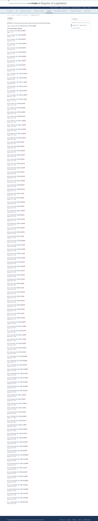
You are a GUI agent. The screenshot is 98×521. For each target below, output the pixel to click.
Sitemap (79, 519)
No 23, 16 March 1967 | (16, 125)
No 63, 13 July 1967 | (15, 296)
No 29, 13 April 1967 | (15, 150)
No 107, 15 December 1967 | (16, 484)
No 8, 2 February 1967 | (15, 60)
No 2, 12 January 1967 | (16, 35)
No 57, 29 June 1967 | (15, 270)
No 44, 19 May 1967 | (15, 215)
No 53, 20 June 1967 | (15, 253)
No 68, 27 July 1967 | (15, 317)
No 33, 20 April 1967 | (15, 167)
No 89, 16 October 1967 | (16, 407)
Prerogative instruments (75, 11)
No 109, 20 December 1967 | (17, 493)
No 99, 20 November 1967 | (16, 450)
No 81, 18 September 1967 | (16, 373)
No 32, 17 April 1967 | (15, 163)
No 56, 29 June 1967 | (15, 266)
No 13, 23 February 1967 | (16, 82)
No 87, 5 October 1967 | (15, 399)
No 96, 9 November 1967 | (16, 437)
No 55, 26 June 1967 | (15, 262)
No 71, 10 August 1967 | (16, 330)
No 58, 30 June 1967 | (15, 274)
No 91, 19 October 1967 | (16, 416)
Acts (17, 11)
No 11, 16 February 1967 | (16, 73)
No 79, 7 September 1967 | (16, 364)
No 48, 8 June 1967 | (15, 232)
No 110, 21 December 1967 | (17, 497)
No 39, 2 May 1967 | (15, 193)
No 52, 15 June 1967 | (15, 249)
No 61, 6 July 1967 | (15, 287)
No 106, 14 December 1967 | (17, 480)
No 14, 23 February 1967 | (16, 86)
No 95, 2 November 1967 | (16, 433)
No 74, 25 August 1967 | (16, 343)
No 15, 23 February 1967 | (16, 90)
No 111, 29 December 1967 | (17, 502)
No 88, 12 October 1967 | (16, 403)
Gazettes (49, 11)
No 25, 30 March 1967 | (16, 133)
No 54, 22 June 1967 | (15, 257)
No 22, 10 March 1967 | (16, 120)
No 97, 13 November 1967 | (16, 442)
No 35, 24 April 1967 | (15, 176)
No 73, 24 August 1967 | (16, 339)
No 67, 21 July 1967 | (15, 313)
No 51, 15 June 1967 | (15, 245)
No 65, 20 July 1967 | (15, 304)
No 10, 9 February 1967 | (16, 69)
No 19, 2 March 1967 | (15, 107)
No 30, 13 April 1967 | (15, 155)
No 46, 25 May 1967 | (15, 223)
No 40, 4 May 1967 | (15, 197)
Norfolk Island (87, 11)
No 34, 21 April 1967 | (15, 172)
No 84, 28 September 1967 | (17, 386)
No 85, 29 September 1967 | (16, 390)
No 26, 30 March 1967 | (15, 137)
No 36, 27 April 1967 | (15, 180)
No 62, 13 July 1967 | (15, 292)
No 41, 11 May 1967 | (15, 202)
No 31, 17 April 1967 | (15, 159)
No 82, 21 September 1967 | (17, 377)
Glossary (68, 519)
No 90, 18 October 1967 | (16, 412)
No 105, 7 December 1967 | (16, 476)
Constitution (10, 11)
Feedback (74, 519)
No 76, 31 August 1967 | (16, 352)
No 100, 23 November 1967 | (17, 454)
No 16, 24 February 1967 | (16, 95)
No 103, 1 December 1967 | (16, 467)
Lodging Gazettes (76, 28)
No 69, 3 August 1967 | (15, 322)
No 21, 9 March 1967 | (15, 116)
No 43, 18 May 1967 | (15, 210)
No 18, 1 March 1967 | (15, 103)
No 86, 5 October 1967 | (16, 394)
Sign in (76, 7)
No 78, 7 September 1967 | (16, 360)
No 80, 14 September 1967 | (17, 369)
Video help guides (86, 519)
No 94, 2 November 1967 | (16, 429)
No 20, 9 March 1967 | (15, 112)
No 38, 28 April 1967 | (15, 189)
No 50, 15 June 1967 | (15, 240)
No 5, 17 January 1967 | (16, 47)
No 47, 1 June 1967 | (15, 227)
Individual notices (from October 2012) (81, 22)
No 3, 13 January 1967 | (15, 39)
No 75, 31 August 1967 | (16, 347)
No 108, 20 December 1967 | (17, 489)
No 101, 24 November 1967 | (17, 459)
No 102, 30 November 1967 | (17, 463)
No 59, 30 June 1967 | (15, 279)
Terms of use (62, 519)
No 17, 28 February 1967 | (16, 99)
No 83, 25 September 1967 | (16, 382)
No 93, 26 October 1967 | (16, 424)
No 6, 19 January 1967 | (16, 52)
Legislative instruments (25, 11)
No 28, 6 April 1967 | (15, 146)
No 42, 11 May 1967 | (15, 206)
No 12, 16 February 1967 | (16, 77)
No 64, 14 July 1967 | (15, 300)
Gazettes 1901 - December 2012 (23, 15)
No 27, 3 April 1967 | (15, 142)
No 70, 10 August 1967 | (16, 326)
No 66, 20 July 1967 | (15, 309)
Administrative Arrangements (60, 11)
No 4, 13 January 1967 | (16, 43)
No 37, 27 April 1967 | (15, 185)
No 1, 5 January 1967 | (15, 30)
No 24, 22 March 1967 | (16, 129)
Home (8, 15)
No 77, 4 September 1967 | (16, 356)
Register (65, 7)
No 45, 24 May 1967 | (15, 219)
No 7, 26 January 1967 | (16, 56)
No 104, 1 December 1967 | (16, 472)
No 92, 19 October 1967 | (16, 420)
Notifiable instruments (39, 11)
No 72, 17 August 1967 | (16, 334)
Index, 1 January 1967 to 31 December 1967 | (21, 25)
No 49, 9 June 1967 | (15, 236)
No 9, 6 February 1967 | (15, 65)
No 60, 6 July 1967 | (15, 283)
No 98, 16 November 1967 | (16, 446)
